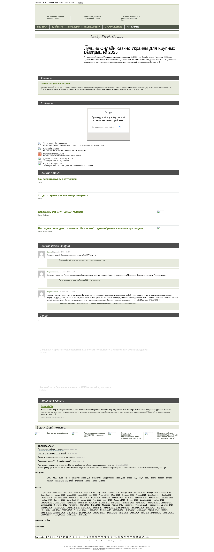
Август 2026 (46, 493)
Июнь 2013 (134, 512)
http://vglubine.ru (132, 546)
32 (128, 537)
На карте (133, 26)
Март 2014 (165, 510)
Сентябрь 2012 (47, 515)
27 (114, 537)
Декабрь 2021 (154, 502)
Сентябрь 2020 (73, 507)
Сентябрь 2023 (73, 500)
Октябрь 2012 (168, 512)
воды (147, 478)
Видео (51, 2)
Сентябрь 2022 (47, 502)
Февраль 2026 (113, 493)
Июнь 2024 (95, 498)
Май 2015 (56, 510)
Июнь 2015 (45, 510)
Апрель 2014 (153, 510)
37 (143, 537)
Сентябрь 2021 (60, 505)
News (86, 45)
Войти (80, 2)
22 (99, 537)
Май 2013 (145, 512)
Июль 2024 (84, 498)
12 (70, 537)
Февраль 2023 (119, 500)
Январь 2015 (93, 510)
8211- (55, 478)
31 (125, 537)
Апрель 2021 (117, 505)
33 (131, 537)
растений (69, 480)
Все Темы (59, 2)
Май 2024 (106, 498)
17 (84, 537)
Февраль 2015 (80, 510)
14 (76, 537)
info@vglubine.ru (99, 548)
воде (136, 478)
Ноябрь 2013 (72, 512)
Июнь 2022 (82, 502)
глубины (171, 437)
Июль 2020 (97, 507)
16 (82, 537)
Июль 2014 (130, 510)
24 (105, 537)
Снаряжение (113, 26)
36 (140, 537)
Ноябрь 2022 (158, 500)
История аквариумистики (95, 260)
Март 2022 (115, 502)
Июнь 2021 (95, 505)
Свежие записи (49, 172)
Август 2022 (60, 502)
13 (73, 537)
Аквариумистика (130, 303)
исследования (162, 438)
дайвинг (169, 478)
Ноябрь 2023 (46, 500)
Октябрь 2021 (46, 505)
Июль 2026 (57, 493)
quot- (61, 478)
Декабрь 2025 (139, 493)
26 (111, 537)
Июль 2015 (161, 507)
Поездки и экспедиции (84, 26)
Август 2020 (86, 507)
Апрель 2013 (156, 512)
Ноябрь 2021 (166, 502)
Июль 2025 (71, 495)
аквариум (75, 478)
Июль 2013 (123, 512)
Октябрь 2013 (85, 512)
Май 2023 (97, 500)
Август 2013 (112, 512)
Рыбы (67, 478)
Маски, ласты (47, 231)
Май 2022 (93, 502)
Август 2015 (150, 507)
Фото (45, 2)
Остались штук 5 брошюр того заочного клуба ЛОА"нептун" (71, 255)
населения (59, 480)
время (153, 478)
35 (137, 537)
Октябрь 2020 (59, 507)
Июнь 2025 (82, 495)
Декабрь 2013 (59, 512)
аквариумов (120, 478)
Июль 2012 (71, 515)
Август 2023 (86, 500)
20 (93, 537)
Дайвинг (58, 26)
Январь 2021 (154, 505)
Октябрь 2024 (46, 498)
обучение (124, 438)
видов (129, 478)
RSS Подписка (70, 2)
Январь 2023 (132, 500)
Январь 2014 (46, 512)
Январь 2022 (141, 502)
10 (64, 537)
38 (146, 537)
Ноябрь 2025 (152, 493)
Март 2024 (129, 498)
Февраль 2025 (128, 495)
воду (141, 478)
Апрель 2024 (117, 498)
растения (79, 480)
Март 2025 (115, 495)
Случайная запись (51, 400)
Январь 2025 (141, 495)
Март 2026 (101, 493)
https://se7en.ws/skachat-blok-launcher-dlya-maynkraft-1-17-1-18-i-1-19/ (108, 467)
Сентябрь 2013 (99, 512)
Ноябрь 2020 (46, 507)
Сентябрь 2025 (47, 495)
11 (67, 537)
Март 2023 (107, 500)
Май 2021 (106, 505)
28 (116, 537)
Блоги (57, 18)
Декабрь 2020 (167, 505)
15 (79, 537)
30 (122, 537)
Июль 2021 (84, 505)
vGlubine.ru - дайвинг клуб (52, 9)
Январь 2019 (109, 507)
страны (102, 480)
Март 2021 (129, 505)
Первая (38, 2)
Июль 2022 (71, 502)
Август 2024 (73, 498)
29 (119, 537)
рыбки (87, 480)
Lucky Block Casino (107, 36)
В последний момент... (52, 427)
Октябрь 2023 (59, 500)
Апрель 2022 (104, 502)
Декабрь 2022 (145, 500)
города (161, 478)
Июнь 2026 (67, 493)
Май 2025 (93, 495)
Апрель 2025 (104, 495)
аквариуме (96, 478)
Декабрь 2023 (167, 498)
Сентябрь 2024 (60, 498)
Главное (46, 78)
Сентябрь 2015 (137, 507)
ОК (120, 127)
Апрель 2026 (89, 493)
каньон (171, 438)
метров (50, 480)
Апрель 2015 (67, 510)
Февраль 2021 (141, 505)
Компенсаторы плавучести (55, 417)
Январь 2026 (126, 493)
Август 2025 (60, 495)
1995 (49, 478)
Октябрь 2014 (118, 510)
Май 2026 (78, 493)
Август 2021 (73, 505)
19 (90, 537)
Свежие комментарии (54, 245)
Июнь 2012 (82, 515)
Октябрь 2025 (165, 493)
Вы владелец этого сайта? (103, 127)
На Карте (46, 103)
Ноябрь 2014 (105, 510)
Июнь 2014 (141, 510)
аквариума (85, 478)
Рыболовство (95, 280)
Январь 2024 (154, 498)
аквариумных (108, 478)
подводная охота (135, 438)
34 (134, 537)
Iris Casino (43, 352)
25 (108, 537)
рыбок (94, 480)
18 (87, 537)
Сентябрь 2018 (122, 507)
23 (102, 537)
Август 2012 (60, 515)
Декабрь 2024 (154, 495)
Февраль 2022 (128, 502)
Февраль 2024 (141, 498)
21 (96, 537)
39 (148, 537)
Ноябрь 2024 (166, 495)
